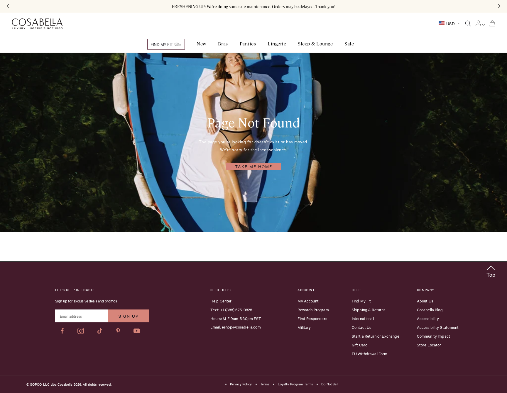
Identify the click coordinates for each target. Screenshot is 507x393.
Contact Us (361, 327)
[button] (490, 270)
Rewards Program (313, 309)
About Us (425, 300)
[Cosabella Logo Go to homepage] (37, 24)
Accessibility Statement (438, 327)
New (201, 44)
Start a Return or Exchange (375, 335)
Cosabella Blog (430, 309)
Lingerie (277, 44)
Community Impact (433, 335)
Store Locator (429, 344)
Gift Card (360, 344)
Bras (223, 44)
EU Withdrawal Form (370, 353)
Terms (264, 384)
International (363, 318)
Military (304, 327)
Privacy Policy (241, 384)
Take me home (253, 166)
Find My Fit (162, 44)
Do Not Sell (329, 384)
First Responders (312, 318)
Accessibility (428, 318)
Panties (248, 44)
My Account (308, 300)
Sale (349, 44)
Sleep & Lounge (315, 44)
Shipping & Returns (369, 309)
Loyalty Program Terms (295, 384)
